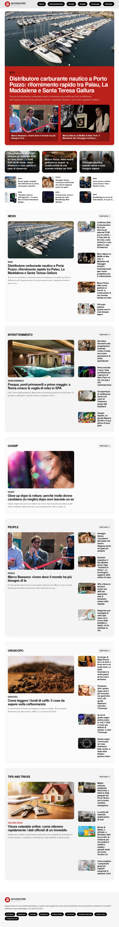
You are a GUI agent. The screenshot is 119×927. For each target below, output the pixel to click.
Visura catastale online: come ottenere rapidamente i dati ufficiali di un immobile (37, 828)
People (83, 4)
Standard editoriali (85, 914)
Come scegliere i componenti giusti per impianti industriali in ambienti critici (104, 867)
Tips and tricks (19, 776)
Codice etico (100, 914)
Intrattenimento (56, 4)
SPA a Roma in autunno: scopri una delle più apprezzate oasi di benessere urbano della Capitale (104, 594)
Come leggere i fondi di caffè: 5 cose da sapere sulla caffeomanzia (36, 702)
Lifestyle (108, 4)
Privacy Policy (57, 914)
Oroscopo (95, 4)
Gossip (71, 4)
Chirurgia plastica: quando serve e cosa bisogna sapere (103, 309)
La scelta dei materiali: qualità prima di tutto (103, 816)
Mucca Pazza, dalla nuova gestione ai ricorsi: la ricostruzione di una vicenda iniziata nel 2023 (104, 290)
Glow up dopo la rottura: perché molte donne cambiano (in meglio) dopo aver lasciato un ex (41, 497)
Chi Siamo (10, 914)
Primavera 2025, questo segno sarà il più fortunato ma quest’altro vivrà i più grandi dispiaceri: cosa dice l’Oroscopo (103, 697)
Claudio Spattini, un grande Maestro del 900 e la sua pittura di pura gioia (104, 419)
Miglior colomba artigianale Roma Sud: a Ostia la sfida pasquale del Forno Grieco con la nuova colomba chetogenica (103, 794)
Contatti (33, 914)
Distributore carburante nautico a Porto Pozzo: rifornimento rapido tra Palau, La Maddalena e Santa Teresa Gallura (58, 84)
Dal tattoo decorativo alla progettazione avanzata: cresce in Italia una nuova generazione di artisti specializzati (103, 351)
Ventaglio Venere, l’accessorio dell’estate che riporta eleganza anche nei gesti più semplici (104, 542)
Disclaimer (44, 914)
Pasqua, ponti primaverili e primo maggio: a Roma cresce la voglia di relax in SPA (39, 386)
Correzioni (70, 914)
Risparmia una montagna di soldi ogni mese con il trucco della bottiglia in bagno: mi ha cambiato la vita (103, 620)
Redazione (22, 914)
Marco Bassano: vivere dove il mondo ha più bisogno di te (40, 578)
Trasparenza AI (11, 919)
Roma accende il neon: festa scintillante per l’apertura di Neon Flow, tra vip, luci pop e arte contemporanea (104, 376)
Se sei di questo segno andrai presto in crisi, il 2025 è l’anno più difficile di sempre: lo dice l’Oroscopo (104, 724)
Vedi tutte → (104, 216)
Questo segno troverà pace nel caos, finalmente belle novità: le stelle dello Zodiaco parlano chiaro (103, 748)
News (41, 4)
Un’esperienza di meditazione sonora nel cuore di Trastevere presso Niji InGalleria (103, 399)
